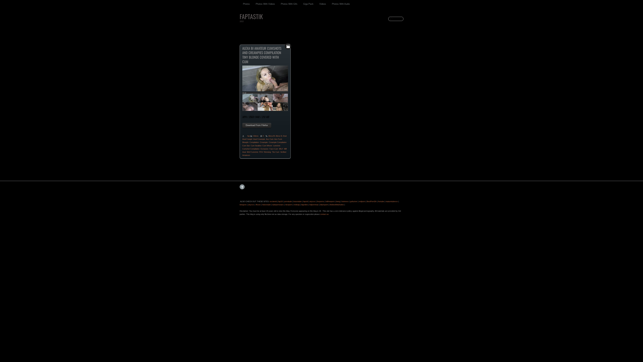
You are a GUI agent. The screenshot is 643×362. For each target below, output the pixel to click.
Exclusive (264, 149)
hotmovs (345, 201)
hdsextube (266, 205)
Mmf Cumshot (252, 152)
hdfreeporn (330, 201)
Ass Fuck (278, 139)
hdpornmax (314, 205)
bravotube (297, 201)
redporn (362, 201)
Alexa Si (279, 136)
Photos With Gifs (289, 4)
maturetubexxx (392, 201)
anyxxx (312, 201)
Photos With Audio (341, 4)
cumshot (276, 146)
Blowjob (245, 142)
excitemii (273, 201)
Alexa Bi (271, 136)
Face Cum (273, 149)
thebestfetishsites (337, 205)
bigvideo (304, 205)
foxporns (320, 201)
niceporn (288, 205)
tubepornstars (278, 205)
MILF (281, 149)
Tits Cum (275, 152)
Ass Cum (269, 139)
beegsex (243, 205)
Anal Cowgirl (247, 139)
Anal (285, 136)
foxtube (381, 201)
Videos (322, 4)
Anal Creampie (259, 139)
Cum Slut (246, 146)
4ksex (258, 205)
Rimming (267, 152)
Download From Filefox (257, 125)
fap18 (280, 201)
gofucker (353, 201)
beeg (338, 201)
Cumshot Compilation (251, 149)
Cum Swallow (256, 146)
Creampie (264, 142)
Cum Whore (267, 146)
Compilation (254, 142)
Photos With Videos (265, 4)
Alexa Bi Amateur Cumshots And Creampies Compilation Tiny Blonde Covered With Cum (261, 55)
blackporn (324, 205)
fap (248, 136)
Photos (246, 4)
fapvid (305, 201)
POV (261, 152)
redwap (297, 205)
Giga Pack (308, 4)
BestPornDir (372, 201)
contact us (324, 214)
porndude (288, 201)
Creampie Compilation (278, 142)
